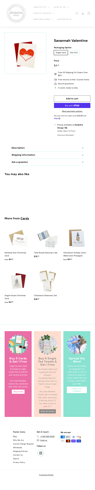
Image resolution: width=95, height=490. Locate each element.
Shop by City (41, 7)
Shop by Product (43, 13)
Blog (15, 436)
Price (56, 60)
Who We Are (18, 440)
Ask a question (20, 162)
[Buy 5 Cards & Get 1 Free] (18, 345)
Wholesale (17, 447)
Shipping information (23, 154)
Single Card (61, 52)
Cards (25, 218)
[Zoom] (25, 53)
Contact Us (18, 455)
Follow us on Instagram (77, 390)
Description (18, 147)
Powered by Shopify (46, 475)
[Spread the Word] (77, 345)
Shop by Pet (60, 7)
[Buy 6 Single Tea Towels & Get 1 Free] (47, 345)
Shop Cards (18, 392)
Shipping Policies (20, 451)
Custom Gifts (64, 19)
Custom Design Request (23, 444)
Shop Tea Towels (47, 411)
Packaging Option (62, 47)
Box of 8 (74, 52)
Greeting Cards (42, 19)
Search (16, 459)
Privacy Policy (19, 462)
